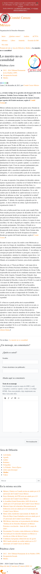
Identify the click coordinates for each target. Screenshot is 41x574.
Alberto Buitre (5, 330)
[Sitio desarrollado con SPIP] (4, 572)
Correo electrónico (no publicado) (14, 367)
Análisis (26, 36)
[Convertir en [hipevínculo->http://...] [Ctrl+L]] (12, 398)
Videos (5, 475)
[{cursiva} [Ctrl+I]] (8, 398)
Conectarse (14, 566)
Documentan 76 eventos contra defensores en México (20, 531)
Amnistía (21, 40)
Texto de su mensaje (10, 383)
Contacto (22, 566)
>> (39, 480)
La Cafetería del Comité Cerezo (22, 8)
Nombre (5, 358)
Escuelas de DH (33, 40)
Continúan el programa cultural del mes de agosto (19, 538)
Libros (13, 40)
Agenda (5, 457)
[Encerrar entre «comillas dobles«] (18, 398)
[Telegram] (3, 83)
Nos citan (5, 44)
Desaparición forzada (10, 75)
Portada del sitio (5, 48)
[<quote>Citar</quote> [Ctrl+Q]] (15, 398)
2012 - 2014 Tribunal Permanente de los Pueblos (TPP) (21, 553)
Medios (28, 48)
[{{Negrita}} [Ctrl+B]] (5, 398)
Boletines (6, 462)
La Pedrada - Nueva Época (12, 467)
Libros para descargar (10, 470)
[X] (7, 83)
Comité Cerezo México (31, 85)
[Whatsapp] (5, 83)
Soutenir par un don (35, 569)
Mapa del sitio (4, 566)
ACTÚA (35, 36)
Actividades (7, 455)
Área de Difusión (18, 48)
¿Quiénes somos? (14, 36)
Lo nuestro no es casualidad (18, 340)
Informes (4, 40)
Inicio (3, 36)
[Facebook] (1, 83)
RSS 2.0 (29, 566)
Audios (5, 460)
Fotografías (7, 465)
